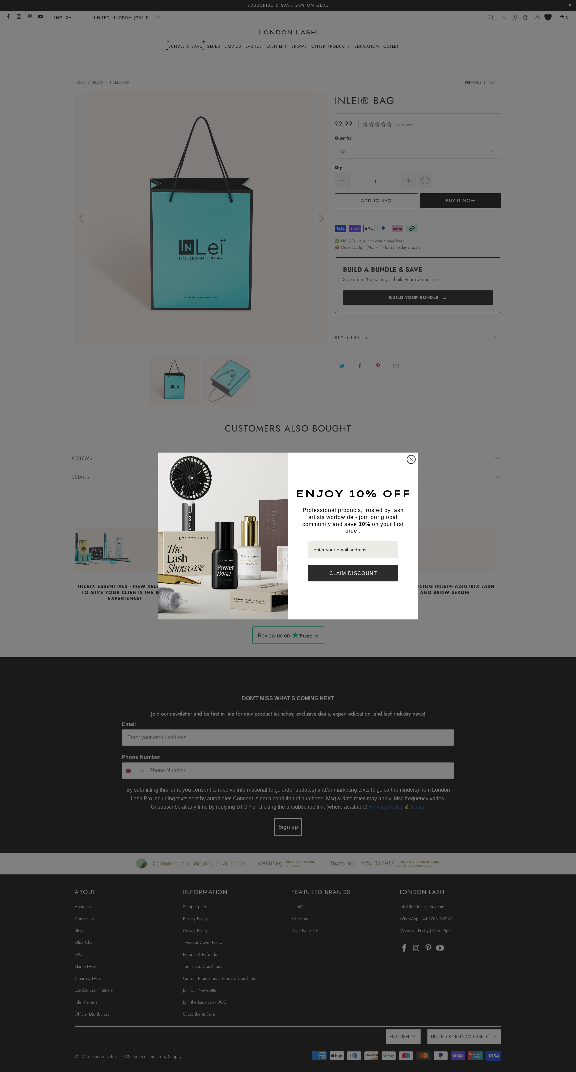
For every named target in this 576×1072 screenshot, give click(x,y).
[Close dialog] (411, 459)
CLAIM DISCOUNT (353, 573)
